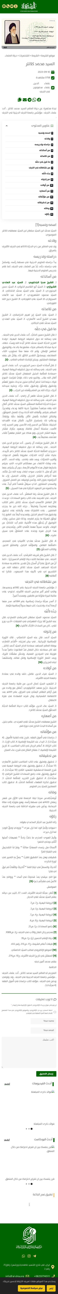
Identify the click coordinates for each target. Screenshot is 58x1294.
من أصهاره (44, 191)
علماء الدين (42, 83)
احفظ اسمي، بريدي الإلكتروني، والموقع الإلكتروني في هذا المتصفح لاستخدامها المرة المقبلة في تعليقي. (27, 1012)
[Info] (15, 6)
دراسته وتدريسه (42, 144)
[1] (37, 225)
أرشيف (7, 1084)
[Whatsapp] (23, 1256)
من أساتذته (44, 150)
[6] (47, 535)
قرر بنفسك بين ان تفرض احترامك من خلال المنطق (29, 1179)
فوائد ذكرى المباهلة (44, 1124)
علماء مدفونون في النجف (41, 90)
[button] (39, 100)
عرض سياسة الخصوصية (31, 1288)
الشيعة (35, 56)
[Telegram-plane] (34, 1256)
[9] (17, 626)
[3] (10, 390)
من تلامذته (45, 156)
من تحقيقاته (44, 202)
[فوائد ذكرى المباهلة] (28, 1105)
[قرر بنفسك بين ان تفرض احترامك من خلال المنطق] (28, 1160)
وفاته (46, 208)
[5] (7, 488)
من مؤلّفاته (43, 197)
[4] (34, 437)
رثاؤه (47, 214)
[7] (38, 549)
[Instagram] (29, 1256)
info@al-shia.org (14, 1276)
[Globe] (4, 6)
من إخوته (45, 179)
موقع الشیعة (48, 56)
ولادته (47, 139)
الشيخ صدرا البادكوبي (41, 282)
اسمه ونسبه (44, 133)
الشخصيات (24, 56)
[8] (47, 576)
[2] (6, 360)
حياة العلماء (11, 56)
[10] (40, 662)
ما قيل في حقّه (42, 162)
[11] (31, 881)
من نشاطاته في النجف (39, 168)
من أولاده (44, 185)
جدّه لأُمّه (46, 173)
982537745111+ (42, 1276)
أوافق (51, 1288)
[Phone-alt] (8, 6)
